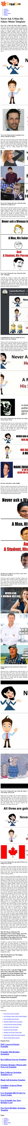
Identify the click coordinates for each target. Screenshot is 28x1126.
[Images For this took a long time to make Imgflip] (14, 456)
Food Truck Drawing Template (11, 1013)
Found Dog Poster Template (11, 1029)
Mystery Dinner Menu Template (12, 1037)
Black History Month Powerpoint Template (14, 1035)
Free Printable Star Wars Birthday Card (11, 1101)
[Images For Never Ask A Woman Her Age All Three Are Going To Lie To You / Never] (14, 384)
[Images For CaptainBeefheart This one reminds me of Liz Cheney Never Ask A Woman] (14, 311)
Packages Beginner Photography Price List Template (14, 1066)
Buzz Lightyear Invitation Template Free (11, 1073)
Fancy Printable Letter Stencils (11, 1019)
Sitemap (6, 1124)
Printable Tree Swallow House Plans (13, 1032)
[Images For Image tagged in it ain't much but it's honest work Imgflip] (14, 626)
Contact (6, 1118)
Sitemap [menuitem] (6, 15)
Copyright (6, 1119)
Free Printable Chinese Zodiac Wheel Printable (15, 1016)
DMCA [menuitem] (6, 12)
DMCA (6, 1121)
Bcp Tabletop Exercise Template (13, 1059)
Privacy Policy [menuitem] (7, 13)
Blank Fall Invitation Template (13, 1080)
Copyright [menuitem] (6, 10)
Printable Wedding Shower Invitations (13, 1021)
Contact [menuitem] (6, 9)
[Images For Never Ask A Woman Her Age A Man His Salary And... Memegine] (14, 244)
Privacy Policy (7, 1122)
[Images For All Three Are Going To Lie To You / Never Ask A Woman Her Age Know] (14, 533)
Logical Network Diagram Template (13, 1024)
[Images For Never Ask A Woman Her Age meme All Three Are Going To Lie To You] (14, 833)
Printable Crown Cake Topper (11, 1027)
